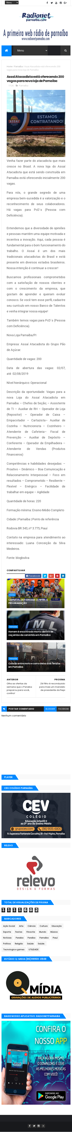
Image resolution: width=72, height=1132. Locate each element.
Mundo (42, 931)
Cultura (44, 926)
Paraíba (31, 937)
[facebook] (47, 3)
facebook (63, 708)
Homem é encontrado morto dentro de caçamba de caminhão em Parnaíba (30, 633)
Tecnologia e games (13, 949)
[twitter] (52, 3)
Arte (21, 926)
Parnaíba (18, 66)
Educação (57, 926)
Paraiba (19, 937)
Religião (19, 943)
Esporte (7, 931)
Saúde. (41, 943)
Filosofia (30, 931)
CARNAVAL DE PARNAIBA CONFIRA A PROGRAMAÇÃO (28, 601)
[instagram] (61, 3)
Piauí (55, 937)
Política (7, 943)
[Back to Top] (43, 1126)
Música (54, 931)
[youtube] (56, 3)
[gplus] (65, 3)
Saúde (30, 943)
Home (10, 66)
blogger (50, 708)
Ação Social (9, 926)
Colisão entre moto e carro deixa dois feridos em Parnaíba (34, 665)
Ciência (31, 926)
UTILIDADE (34, 949)
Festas (12, 595)
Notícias (7, 937)
